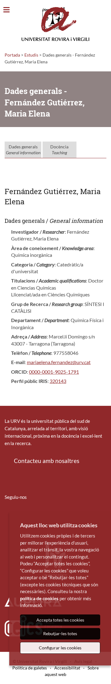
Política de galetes (29, 667)
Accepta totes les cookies (60, 619)
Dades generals (23, 149)
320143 (58, 381)
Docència (59, 149)
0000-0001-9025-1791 (54, 372)
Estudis (31, 54)
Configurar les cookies (60, 647)
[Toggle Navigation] (6, 10)
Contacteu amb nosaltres (46, 460)
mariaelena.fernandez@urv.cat (59, 362)
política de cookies (39, 598)
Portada (12, 54)
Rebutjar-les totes (60, 633)
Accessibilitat (67, 667)
